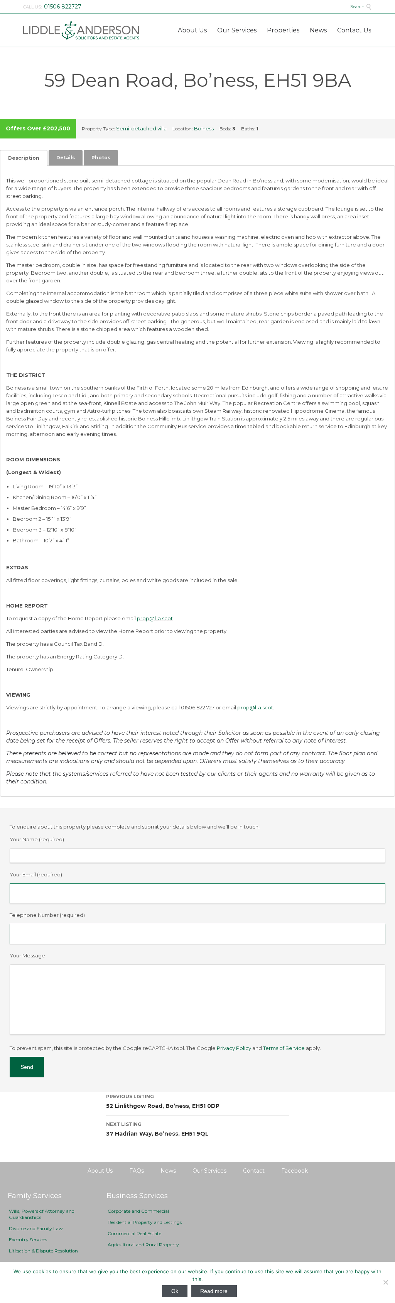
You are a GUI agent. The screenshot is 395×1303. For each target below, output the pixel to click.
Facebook (294, 1170)
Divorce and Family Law (36, 1228)
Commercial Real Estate (134, 1233)
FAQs (136, 1170)
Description (23, 158)
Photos (100, 157)
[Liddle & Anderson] (81, 30)
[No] (385, 1282)
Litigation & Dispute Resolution (43, 1251)
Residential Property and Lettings (145, 1222)
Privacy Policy (234, 1048)
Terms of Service (284, 1048)
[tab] (23, 158)
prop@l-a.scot (155, 618)
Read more (214, 1291)
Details (65, 157)
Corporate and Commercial (138, 1211)
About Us (100, 1170)
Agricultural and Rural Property (143, 1244)
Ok (174, 1291)
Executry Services (28, 1239)
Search (361, 6)
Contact (254, 1170)
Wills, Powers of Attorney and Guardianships (41, 1214)
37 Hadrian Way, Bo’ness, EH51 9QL (157, 1129)
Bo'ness (204, 128)
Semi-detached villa (141, 128)
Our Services (209, 1170)
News (168, 1170)
